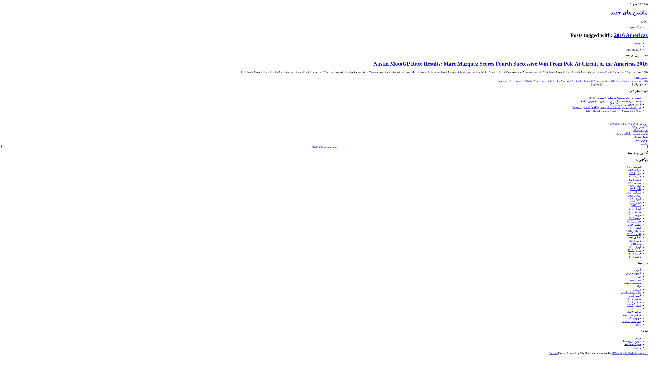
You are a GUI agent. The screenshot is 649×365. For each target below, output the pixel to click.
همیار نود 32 (641, 136)
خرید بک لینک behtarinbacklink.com (628, 124)
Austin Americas (562, 81)
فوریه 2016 (635, 253)
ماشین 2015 (634, 298)
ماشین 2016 (641, 78)
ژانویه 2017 (635, 218)
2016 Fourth (515, 81)
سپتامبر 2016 (633, 231)
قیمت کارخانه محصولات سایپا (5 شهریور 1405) (615, 97)
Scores (625, 81)
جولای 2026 (634, 170)
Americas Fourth (543, 81)
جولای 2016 (634, 237)
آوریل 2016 (635, 247)
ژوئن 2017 (635, 202)
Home (637, 43)
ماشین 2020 (634, 311)
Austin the (577, 81)
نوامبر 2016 (634, 224)
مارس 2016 (634, 250)
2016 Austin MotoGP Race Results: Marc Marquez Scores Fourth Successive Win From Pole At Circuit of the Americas (510, 64)
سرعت (637, 289)
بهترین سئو (642, 140)
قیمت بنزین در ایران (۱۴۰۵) (625, 104)
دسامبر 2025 (634, 182)
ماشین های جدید (629, 12)
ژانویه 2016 (635, 256)
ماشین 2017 (634, 305)
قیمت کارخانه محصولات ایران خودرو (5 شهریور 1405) (611, 101)
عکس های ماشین (631, 292)
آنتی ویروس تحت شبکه (325, 146)
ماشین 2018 (634, 308)
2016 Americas (631, 35)
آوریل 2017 (635, 208)
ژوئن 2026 (635, 173)
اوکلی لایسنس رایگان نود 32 (632, 133)
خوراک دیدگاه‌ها (632, 344)
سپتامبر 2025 (633, 192)
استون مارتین (633, 273)
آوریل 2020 (635, 199)
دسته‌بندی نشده (632, 282)
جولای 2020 (634, 195)
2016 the (528, 81)
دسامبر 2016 (634, 221)
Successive (636, 81)
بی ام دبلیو (635, 279)
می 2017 (636, 205)
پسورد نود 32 (640, 130)
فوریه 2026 (635, 176)
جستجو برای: (640, 84)
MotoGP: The (612, 81)
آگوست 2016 (634, 234)
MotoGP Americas (594, 81)
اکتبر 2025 (635, 189)
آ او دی (637, 270)
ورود (638, 337)
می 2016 (636, 243)
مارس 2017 (634, 211)
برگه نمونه (635, 27)
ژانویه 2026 (635, 179)
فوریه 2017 (635, 215)
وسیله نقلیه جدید (631, 321)
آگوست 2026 (634, 166)
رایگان (644, 143)
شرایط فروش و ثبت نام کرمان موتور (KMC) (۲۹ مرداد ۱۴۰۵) (606, 107)
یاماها (638, 324)
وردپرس (636, 347)
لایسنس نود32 (640, 127)
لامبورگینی (635, 295)
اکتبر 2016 (635, 227)
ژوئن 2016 (635, 240)
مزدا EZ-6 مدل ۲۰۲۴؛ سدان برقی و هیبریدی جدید (613, 110)
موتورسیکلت (634, 318)
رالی (638, 286)
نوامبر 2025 (634, 186)
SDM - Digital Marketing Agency (630, 353)
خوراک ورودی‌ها (632, 341)
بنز (639, 276)
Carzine (553, 353)
